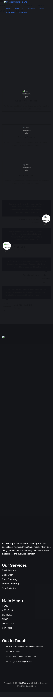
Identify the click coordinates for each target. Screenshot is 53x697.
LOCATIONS (10, 12)
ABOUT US (19, 9)
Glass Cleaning (9, 579)
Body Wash (7, 575)
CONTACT (23, 12)
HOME (8, 9)
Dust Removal (9, 570)
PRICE (42, 9)
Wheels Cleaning (10, 583)
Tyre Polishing (9, 588)
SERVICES (31, 9)
